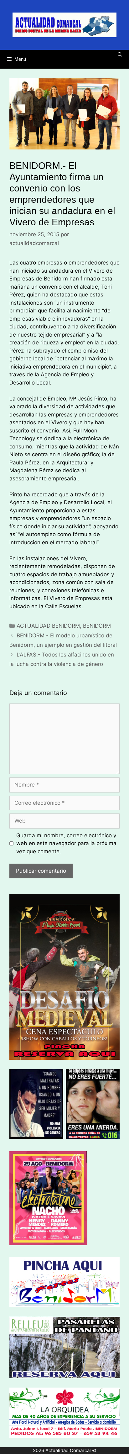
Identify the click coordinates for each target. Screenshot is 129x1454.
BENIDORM (97, 626)
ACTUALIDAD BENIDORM (48, 626)
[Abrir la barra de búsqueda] (120, 54)
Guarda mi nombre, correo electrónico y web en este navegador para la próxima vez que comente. (66, 843)
